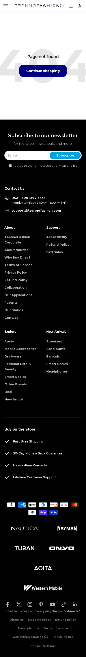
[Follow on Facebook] (7, 604)
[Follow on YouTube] (52, 604)
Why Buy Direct (17, 257)
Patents (11, 303)
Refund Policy (15, 280)
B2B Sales (54, 252)
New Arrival (13, 399)
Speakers (54, 341)
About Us (17, 619)
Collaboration (15, 288)
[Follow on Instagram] (30, 604)
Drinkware (13, 356)
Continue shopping (43, 71)
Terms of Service (18, 265)
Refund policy (65, 619)
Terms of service (56, 628)
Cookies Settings (43, 646)
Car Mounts (55, 349)
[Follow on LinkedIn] (75, 604)
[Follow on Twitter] (19, 604)
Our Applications (18, 295)
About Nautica (16, 250)
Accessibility (56, 237)
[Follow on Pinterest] (41, 604)
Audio (9, 341)
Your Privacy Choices (28, 637)
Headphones (57, 371)
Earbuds (53, 356)
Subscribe (65, 155)
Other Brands (15, 384)
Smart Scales (15, 377)
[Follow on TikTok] (64, 604)
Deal (8, 392)
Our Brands (13, 310)
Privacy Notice (28, 628)
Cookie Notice (62, 637)
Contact (11, 318)
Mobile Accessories (20, 349)
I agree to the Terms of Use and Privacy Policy (45, 165)
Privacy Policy (15, 272)
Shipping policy (39, 619)
